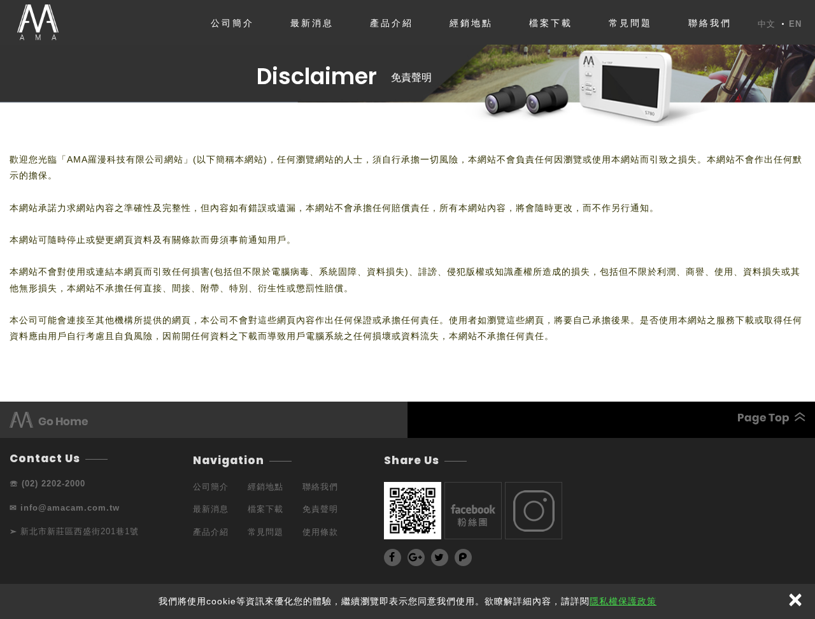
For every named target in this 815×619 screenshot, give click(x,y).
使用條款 (320, 532)
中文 (767, 24)
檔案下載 (550, 23)
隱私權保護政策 (623, 601)
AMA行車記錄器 (38, 22)
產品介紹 (391, 23)
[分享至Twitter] (439, 557)
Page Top (606, 418)
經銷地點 (471, 23)
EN (795, 24)
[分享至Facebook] (392, 557)
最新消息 (312, 23)
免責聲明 (411, 77)
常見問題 (630, 23)
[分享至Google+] (416, 557)
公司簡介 (232, 23)
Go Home (209, 420)
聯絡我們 (710, 23)
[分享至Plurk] (463, 557)
